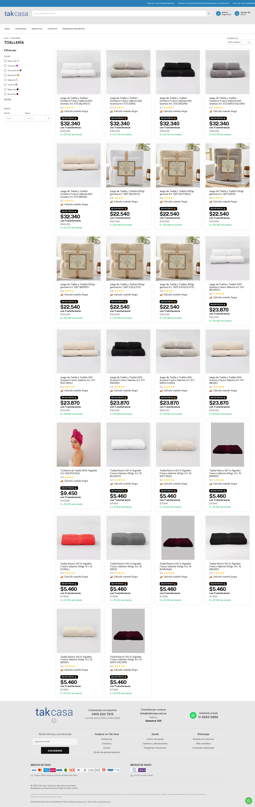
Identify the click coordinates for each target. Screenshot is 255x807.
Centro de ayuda (155, 739)
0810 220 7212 (102, 714)
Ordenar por (232, 38)
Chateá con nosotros (203, 739)
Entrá (224, 12)
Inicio (7, 29)
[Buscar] (209, 13)
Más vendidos (203, 743)
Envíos (106, 748)
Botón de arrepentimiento (107, 752)
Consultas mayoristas (203, 748)
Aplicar (49, 118)
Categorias (20, 29)
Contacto (52, 29)
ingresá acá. (81, 802)
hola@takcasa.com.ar (153, 713)
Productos (37, 29)
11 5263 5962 (208, 717)
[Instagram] (54, 720)
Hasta (27, 113)
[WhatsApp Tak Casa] (193, 715)
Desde (7, 113)
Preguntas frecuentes (155, 748)
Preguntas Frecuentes (74, 29)
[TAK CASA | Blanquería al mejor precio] (54, 711)
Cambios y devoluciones (155, 743)
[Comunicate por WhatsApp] (248, 800)
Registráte (226, 14)
